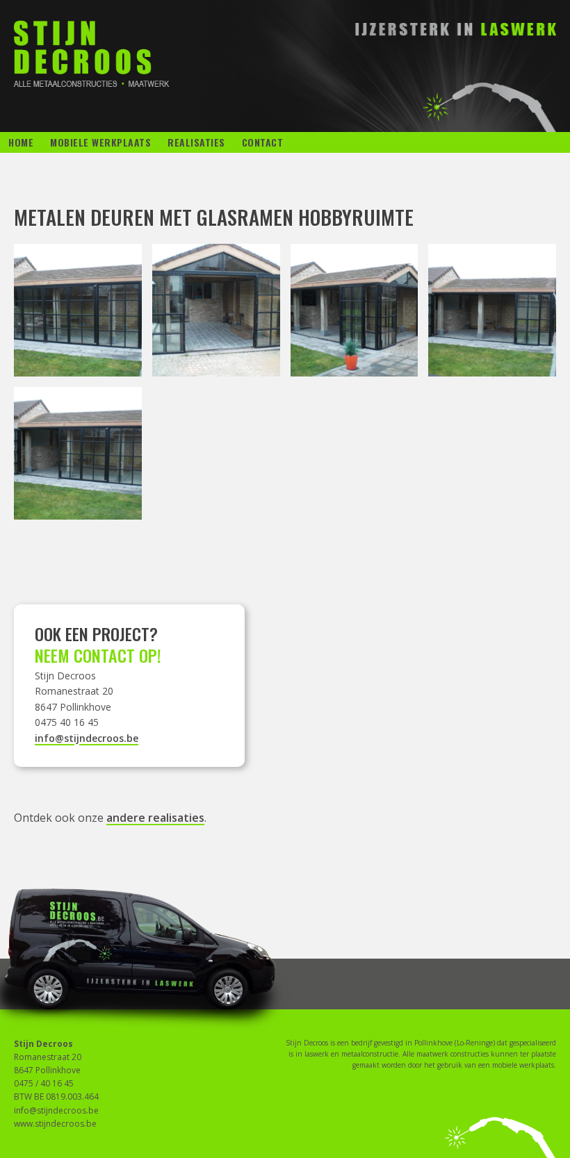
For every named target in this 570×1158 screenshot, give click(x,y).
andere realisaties (155, 817)
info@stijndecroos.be (86, 738)
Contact (263, 142)
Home (20, 142)
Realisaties (196, 142)
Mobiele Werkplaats (100, 142)
